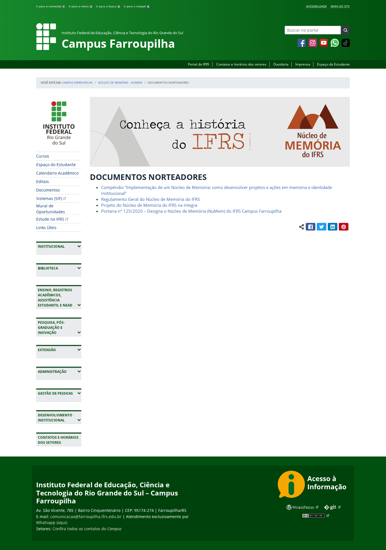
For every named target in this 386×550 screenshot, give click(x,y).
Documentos (48, 190)
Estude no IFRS (50, 219)
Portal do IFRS (198, 64)
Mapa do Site (340, 6)
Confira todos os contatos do (87, 528)
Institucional (59, 246)
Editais (42, 181)
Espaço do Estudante (333, 64)
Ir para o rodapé (136, 6)
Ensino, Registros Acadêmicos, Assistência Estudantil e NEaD (59, 298)
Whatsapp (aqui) (51, 522)
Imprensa (302, 64)
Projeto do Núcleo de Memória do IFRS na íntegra (149, 205)
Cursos (42, 156)
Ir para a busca (107, 6)
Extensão (59, 349)
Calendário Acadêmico (57, 173)
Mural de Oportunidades (50, 208)
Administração (59, 371)
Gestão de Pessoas (59, 393)
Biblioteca (59, 268)
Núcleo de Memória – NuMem (120, 82)
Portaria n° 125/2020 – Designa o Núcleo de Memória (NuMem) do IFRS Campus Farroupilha (191, 211)
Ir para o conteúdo (50, 6)
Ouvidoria (281, 64)
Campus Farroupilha (77, 82)
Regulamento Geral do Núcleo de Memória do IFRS (150, 199)
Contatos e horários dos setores (241, 64)
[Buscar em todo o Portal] (345, 30)
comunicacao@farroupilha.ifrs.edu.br (86, 516)
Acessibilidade (316, 6)
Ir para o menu (80, 6)
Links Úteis (46, 227)
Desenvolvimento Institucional (59, 418)
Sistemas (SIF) (49, 198)
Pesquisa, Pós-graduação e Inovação (59, 327)
